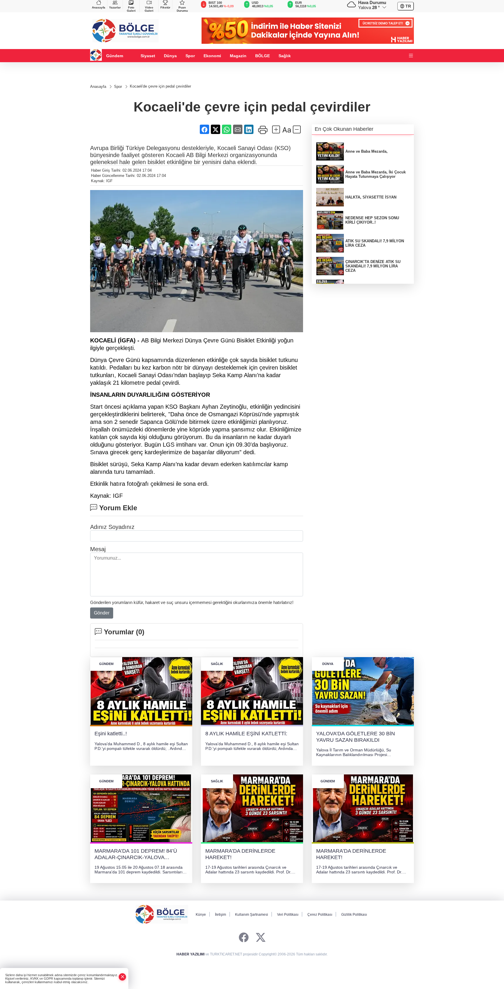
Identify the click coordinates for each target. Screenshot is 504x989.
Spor (190, 55)
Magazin (238, 55)
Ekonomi (212, 55)
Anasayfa (98, 7)
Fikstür (165, 7)
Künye (201, 915)
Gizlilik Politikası (354, 915)
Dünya (170, 55)
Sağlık (285, 55)
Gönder (101, 612)
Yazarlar (115, 7)
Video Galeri (149, 9)
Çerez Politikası (319, 915)
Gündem (114, 55)
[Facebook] (243, 937)
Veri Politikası (287, 915)
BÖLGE (262, 55)
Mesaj (98, 549)
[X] (260, 937)
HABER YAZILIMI (190, 954)
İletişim (220, 915)
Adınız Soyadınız (112, 527)
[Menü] (411, 56)
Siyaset (148, 55)
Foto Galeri (131, 9)
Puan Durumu (182, 9)
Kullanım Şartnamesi (251, 915)
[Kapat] (122, 977)
